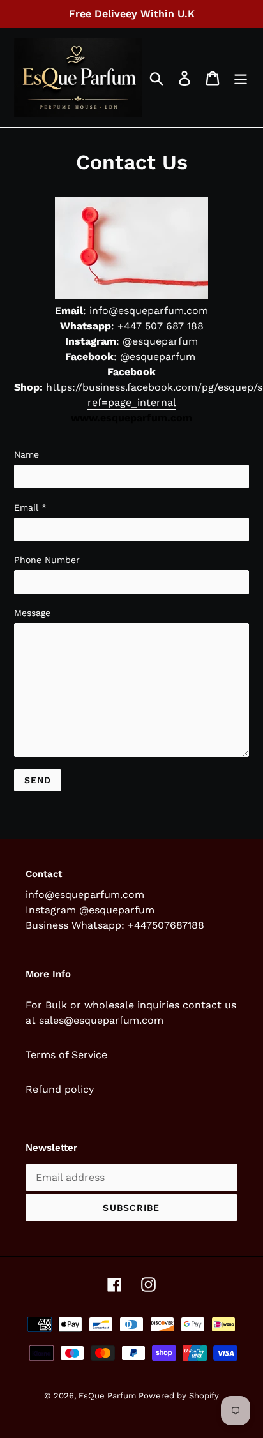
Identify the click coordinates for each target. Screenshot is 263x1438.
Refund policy (60, 1089)
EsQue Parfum (109, 1395)
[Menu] (241, 77)
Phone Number (47, 560)
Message (32, 613)
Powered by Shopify (179, 1395)
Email (30, 507)
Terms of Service (66, 1055)
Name (26, 454)
